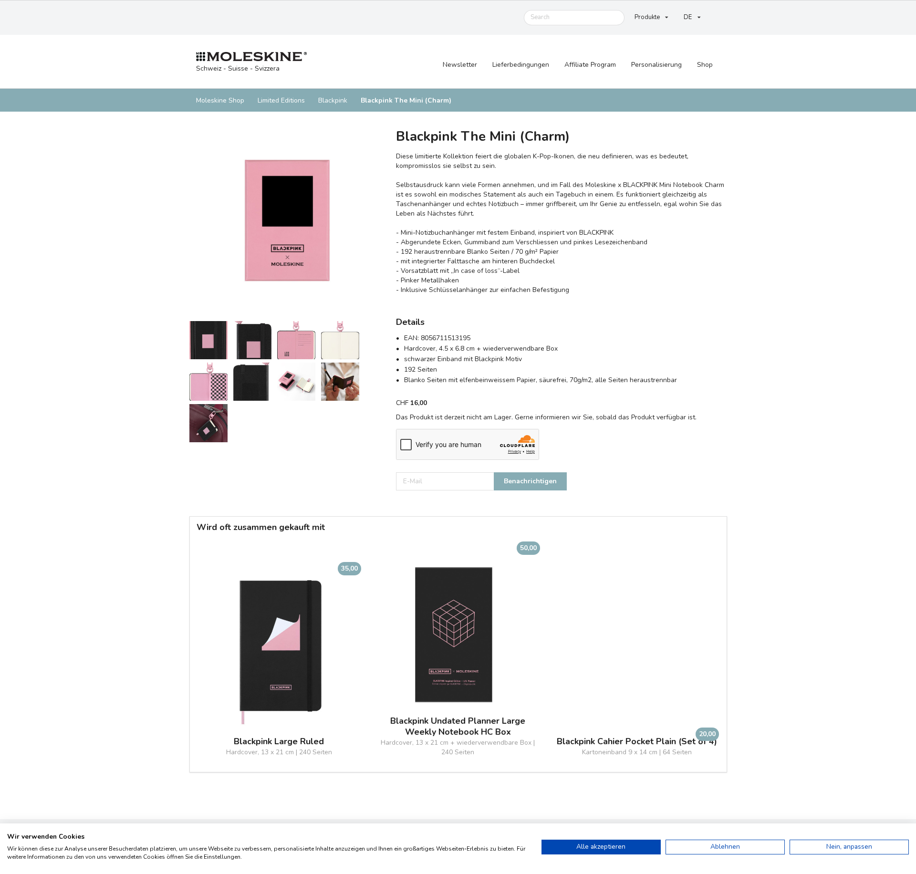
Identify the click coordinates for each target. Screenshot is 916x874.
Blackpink (332, 100)
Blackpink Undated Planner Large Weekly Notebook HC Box (457, 727)
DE (688, 17)
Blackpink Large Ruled (279, 741)
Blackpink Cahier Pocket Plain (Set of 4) (637, 741)
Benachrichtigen (530, 481)
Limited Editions (281, 100)
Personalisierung (656, 64)
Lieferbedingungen (520, 64)
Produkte (647, 17)
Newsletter (460, 64)
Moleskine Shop (220, 100)
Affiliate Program (590, 64)
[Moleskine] (251, 57)
